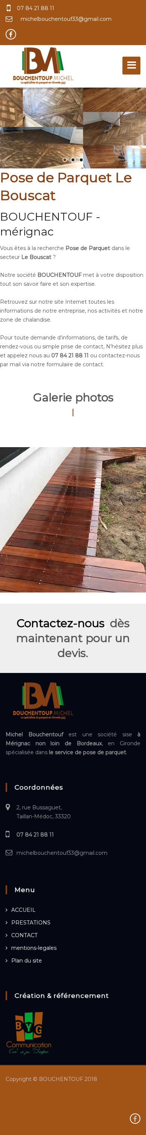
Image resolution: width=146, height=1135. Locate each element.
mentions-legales (34, 948)
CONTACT (24, 935)
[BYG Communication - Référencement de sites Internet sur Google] (29, 1033)
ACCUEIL (23, 910)
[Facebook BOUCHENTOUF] (11, 34)
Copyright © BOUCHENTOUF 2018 (51, 1079)
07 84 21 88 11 (35, 8)
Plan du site (26, 960)
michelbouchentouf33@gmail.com (66, 19)
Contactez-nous (60, 623)
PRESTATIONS (31, 922)
